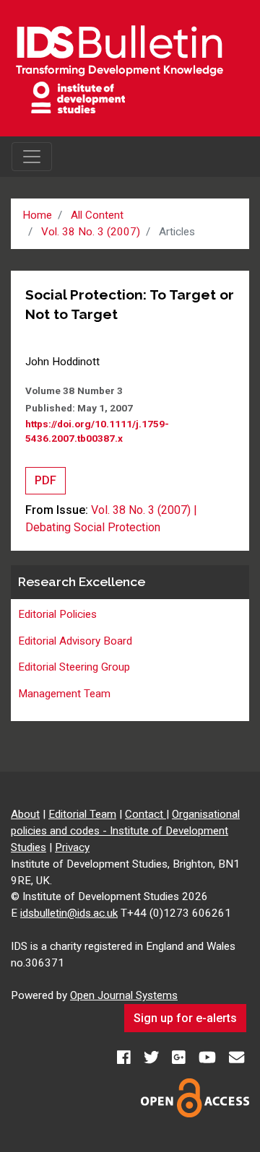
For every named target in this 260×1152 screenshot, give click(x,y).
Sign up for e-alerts (185, 1018)
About (25, 814)
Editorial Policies (57, 614)
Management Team (64, 693)
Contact (145, 814)
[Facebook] (125, 1058)
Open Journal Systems (124, 995)
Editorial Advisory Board (75, 640)
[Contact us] (236, 1058)
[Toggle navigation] (32, 156)
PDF (45, 480)
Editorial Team (82, 814)
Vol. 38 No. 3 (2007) (90, 231)
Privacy (72, 847)
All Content (97, 215)
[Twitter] (153, 1058)
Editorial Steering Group (74, 666)
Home (37, 215)
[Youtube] (209, 1058)
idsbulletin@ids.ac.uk (69, 913)
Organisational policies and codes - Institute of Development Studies (125, 831)
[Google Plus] (180, 1058)
